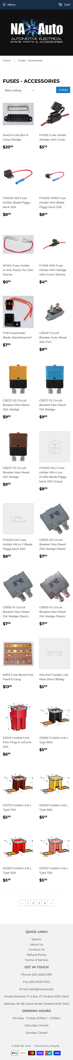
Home (6, 60)
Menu (11, 4)
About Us (36, 944)
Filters (63, 90)
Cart (66, 4)
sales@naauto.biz (41, 989)
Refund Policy (36, 954)
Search (36, 939)
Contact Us (37, 949)
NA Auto (25, 1045)
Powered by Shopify (46, 1045)
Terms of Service (36, 960)
